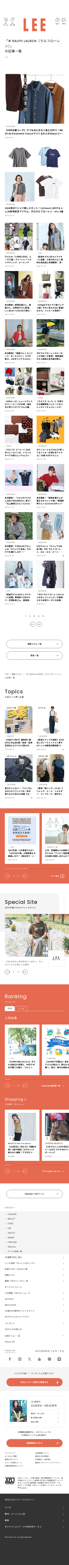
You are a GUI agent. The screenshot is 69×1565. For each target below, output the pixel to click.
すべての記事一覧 (15, 1251)
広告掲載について (42, 1453)
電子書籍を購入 (37, 1418)
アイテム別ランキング (51, 1171)
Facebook (9, 1359)
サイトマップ (10, 1453)
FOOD (10, 1223)
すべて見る (55, 876)
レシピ (21, 1008)
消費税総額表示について (14, 1466)
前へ (8, 875)
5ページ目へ (39, 624)
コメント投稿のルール (13, 1462)
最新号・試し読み (37, 1413)
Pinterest (49, 1359)
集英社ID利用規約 (42, 1456)
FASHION (12, 1214)
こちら (23, 1487)
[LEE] (34, 24)
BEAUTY (11, 1218)
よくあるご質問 (11, 1456)
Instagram (19, 1359)
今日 (10, 1008)
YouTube (39, 1359)
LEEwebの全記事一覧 (51, 1086)
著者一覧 (34, 655)
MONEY (11, 1237)
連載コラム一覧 (34, 644)
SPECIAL (12, 1246)
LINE (59, 1359)
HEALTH (11, 1233)
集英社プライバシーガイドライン (48, 1462)
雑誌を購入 (35, 1422)
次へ (32, 624)
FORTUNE (12, 1242)
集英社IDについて (11, 1459)
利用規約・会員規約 (43, 1459)
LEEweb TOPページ (34, 1194)
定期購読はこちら (34, 1443)
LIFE (9, 1228)
